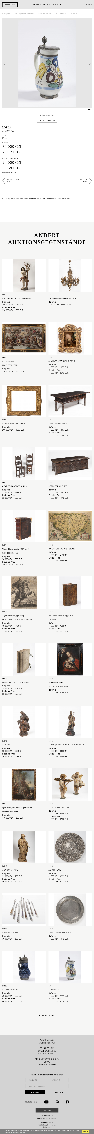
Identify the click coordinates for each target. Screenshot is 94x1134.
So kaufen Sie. (47, 1048)
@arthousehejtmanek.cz (47, 1118)
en (88, 5)
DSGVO (47, 1061)
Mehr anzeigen (47, 1016)
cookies (23, 1132)
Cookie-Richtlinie (47, 1064)
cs (85, 5)
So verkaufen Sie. (47, 1050)
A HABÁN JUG (73, 14)
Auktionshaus (47, 1040)
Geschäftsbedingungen (47, 1059)
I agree (85, 1131)
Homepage (6, 14)
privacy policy (21, 1130)
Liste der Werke (60, 14)
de (91, 5)
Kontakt (47, 1110)
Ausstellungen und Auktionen (23, 14)
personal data (52, 1130)
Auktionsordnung (47, 1053)
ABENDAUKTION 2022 (44, 14)
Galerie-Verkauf (47, 1042)
